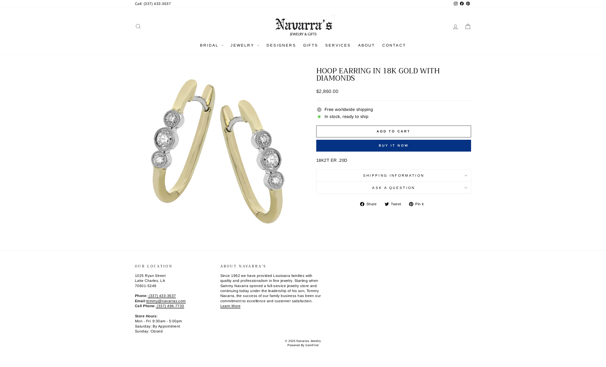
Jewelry (243, 45)
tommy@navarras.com (166, 301)
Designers (281, 45)
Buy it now (394, 145)
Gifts (310, 45)
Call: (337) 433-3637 (153, 4)
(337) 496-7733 (170, 306)
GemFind (311, 345)
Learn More (230, 306)
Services (338, 45)
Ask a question (393, 188)
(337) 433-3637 (162, 296)
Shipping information (393, 175)
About (366, 45)
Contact (394, 45)
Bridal (210, 45)
